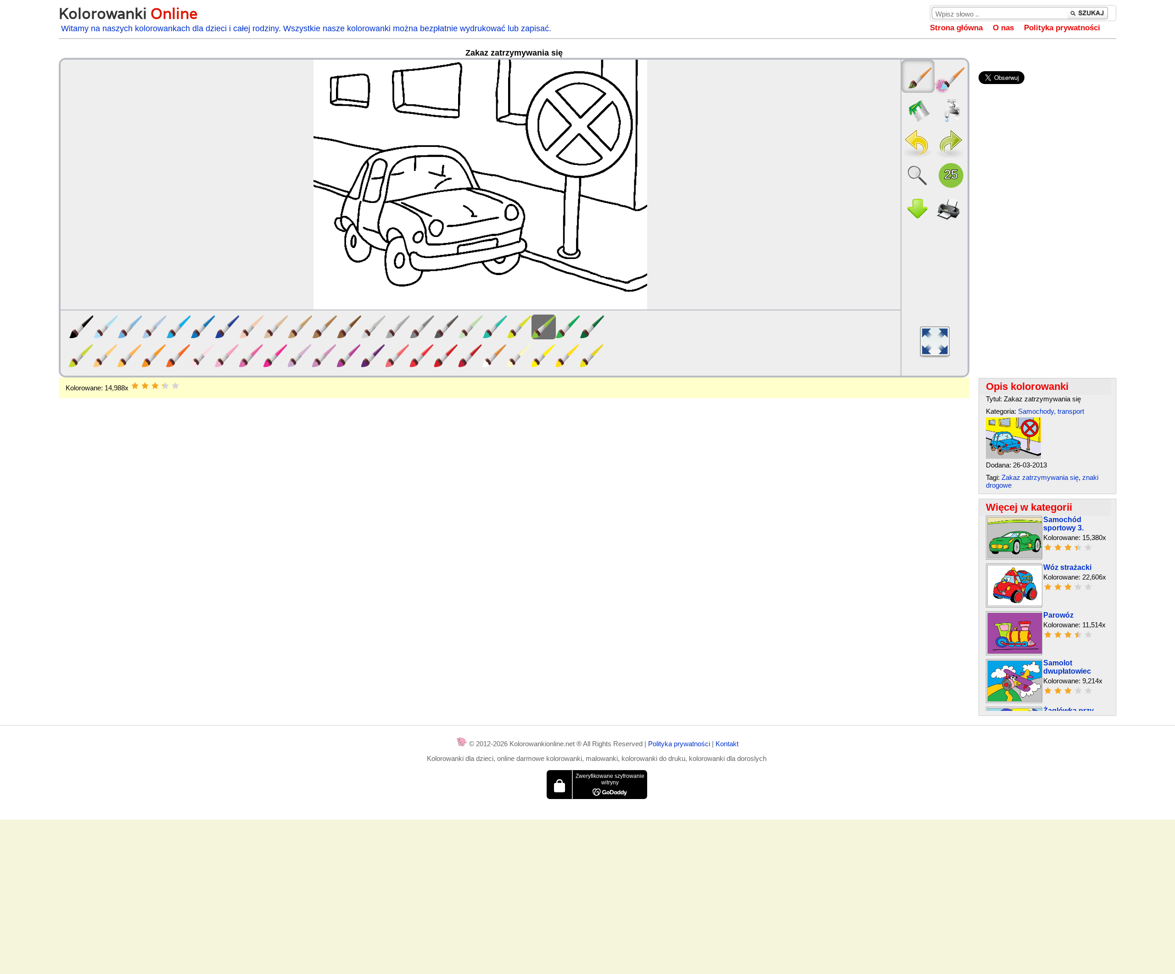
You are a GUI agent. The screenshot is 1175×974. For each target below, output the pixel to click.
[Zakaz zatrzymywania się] (1013, 456)
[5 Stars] (175, 385)
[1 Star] (135, 385)
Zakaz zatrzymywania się (1040, 477)
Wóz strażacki (1067, 567)
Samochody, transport (1051, 411)
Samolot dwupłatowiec (1067, 667)
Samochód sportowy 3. (1063, 524)
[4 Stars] (165, 385)
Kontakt (727, 744)
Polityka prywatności (1062, 27)
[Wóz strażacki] (1014, 604)
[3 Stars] (155, 385)
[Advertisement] (514, 471)
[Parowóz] (1014, 651)
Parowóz (1058, 615)
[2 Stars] (145, 385)
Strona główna (956, 27)
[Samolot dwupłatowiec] (1014, 699)
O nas (1003, 27)
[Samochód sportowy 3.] (1014, 556)
